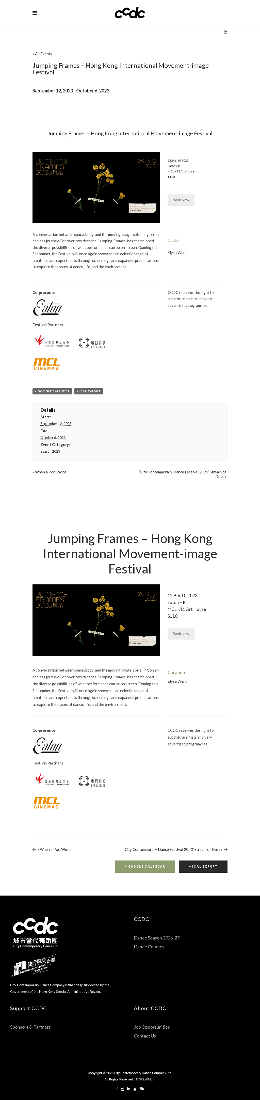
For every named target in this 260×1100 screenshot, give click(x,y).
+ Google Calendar (52, 391)
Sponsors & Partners (30, 1027)
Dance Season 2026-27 (157, 937)
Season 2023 (50, 451)
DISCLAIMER (145, 1079)
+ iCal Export (89, 391)
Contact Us (145, 1036)
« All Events (42, 53)
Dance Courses (149, 946)
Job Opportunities (152, 1027)
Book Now (181, 200)
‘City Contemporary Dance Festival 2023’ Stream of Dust (173, 849)
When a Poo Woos (49, 472)
